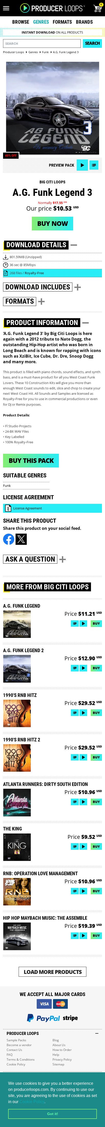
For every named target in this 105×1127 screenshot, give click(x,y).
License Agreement (27, 508)
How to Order (62, 1050)
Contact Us (14, 1050)
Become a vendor (19, 1045)
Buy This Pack (31, 460)
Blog (55, 1040)
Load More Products (53, 971)
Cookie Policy (31, 1102)
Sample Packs (16, 1040)
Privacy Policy (62, 1059)
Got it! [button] (52, 1114)
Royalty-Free (34, 273)
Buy (96, 623)
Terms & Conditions (21, 1059)
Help (55, 1054)
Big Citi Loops (52, 182)
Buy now (52, 223)
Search (92, 43)
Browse (20, 22)
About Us (58, 1045)
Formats (62, 22)
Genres (41, 22)
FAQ (9, 1054)
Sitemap (58, 1064)
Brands (84, 22)
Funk (7, 485)
